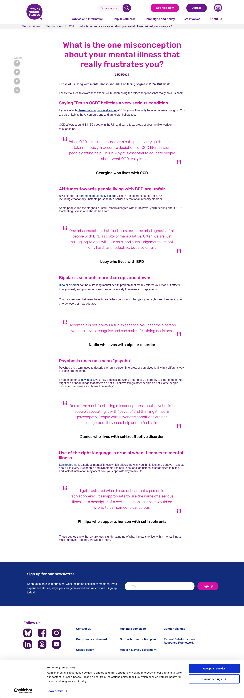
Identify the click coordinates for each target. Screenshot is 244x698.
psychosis (87, 379)
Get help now (165, 7)
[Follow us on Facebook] (42, 633)
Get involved (192, 19)
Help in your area (124, 19)
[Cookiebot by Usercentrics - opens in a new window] (23, 691)
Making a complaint (133, 628)
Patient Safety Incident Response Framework (180, 641)
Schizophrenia (68, 464)
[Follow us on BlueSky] (28, 633)
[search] (127, 8)
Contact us (83, 628)
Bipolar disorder (69, 285)
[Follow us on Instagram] (56, 633)
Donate (196, 7)
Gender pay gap (174, 628)
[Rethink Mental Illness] (34, 12)
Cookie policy (85, 649)
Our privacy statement (91, 639)
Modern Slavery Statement (138, 649)
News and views (54, 26)
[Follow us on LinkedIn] (28, 644)
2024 (71, 26)
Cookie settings (212, 679)
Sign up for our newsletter (50, 574)
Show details (55, 690)
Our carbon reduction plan (138, 639)
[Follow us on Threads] (42, 644)
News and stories (31, 26)
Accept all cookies (214, 668)
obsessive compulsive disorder (97, 110)
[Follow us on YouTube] (56, 644)
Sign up (208, 586)
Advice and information (88, 19)
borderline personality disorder (98, 195)
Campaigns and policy (160, 19)
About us (216, 19)
